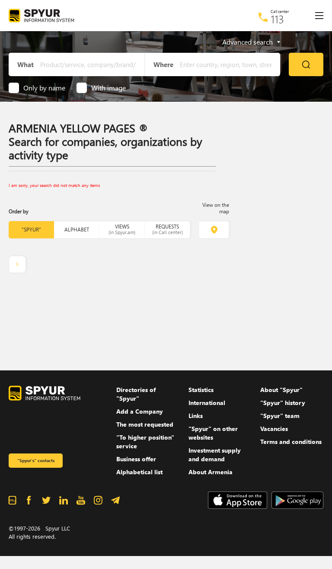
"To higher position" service (145, 441)
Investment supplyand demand (214, 454)
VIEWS (122, 229)
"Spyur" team (280, 415)
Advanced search (247, 42)
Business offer (136, 459)
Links (195, 415)
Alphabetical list (139, 472)
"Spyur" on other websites (213, 432)
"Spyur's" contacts (35, 460)
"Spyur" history (282, 403)
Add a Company (139, 411)
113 (277, 19)
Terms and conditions (291, 441)
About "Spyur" (281, 390)
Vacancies (274, 428)
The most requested (144, 424)
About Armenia (210, 472)
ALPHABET (76, 229)
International (206, 403)
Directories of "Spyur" (136, 394)
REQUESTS (167, 229)
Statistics (201, 390)
